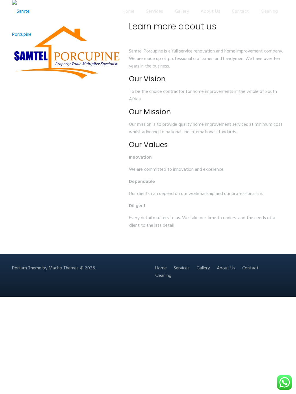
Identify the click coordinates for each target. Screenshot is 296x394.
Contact (240, 11)
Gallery (182, 11)
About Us (210, 11)
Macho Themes (64, 268)
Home (129, 11)
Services (154, 11)
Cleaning (269, 11)
